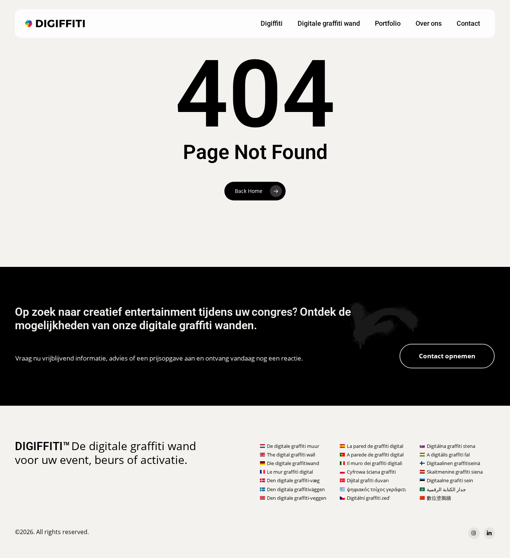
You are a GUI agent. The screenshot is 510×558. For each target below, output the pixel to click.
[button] (447, 356)
